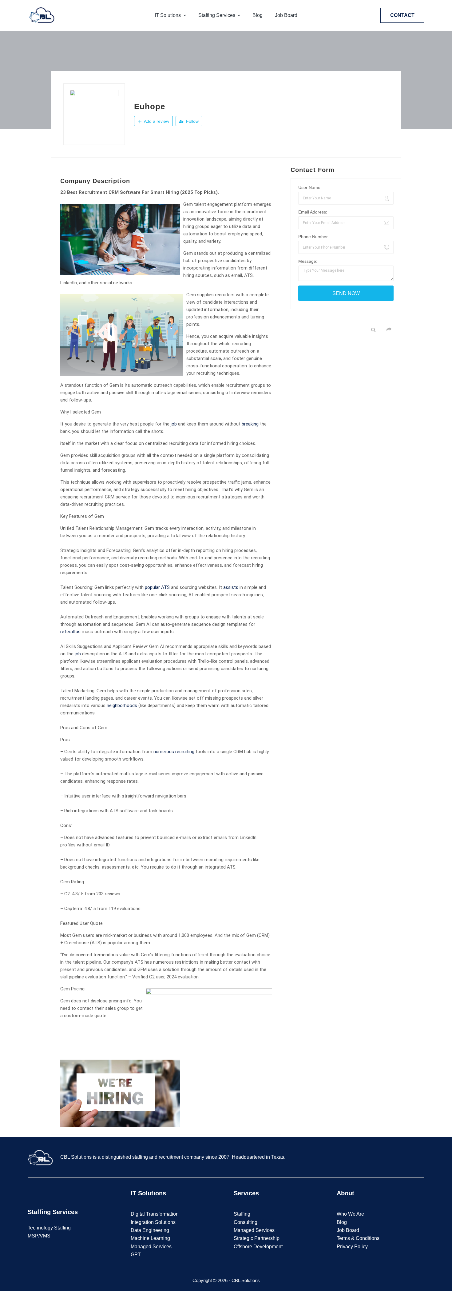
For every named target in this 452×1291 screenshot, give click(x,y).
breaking (250, 424)
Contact (402, 15)
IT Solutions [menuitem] (168, 15)
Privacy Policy (352, 1246)
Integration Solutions (153, 1222)
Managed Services (151, 1246)
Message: (307, 261)
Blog (342, 1222)
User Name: (310, 187)
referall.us (70, 631)
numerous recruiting (173, 751)
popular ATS (157, 587)
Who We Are (350, 1214)
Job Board (348, 1230)
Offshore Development (258, 1246)
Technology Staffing (49, 1227)
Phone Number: (313, 236)
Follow (192, 121)
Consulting (245, 1222)
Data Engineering (150, 1230)
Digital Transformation (155, 1214)
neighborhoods (122, 705)
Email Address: (312, 212)
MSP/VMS (39, 1235)
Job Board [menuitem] (286, 15)
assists (230, 587)
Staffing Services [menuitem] (216, 15)
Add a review (156, 121)
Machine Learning (150, 1238)
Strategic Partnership (257, 1238)
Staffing (242, 1214)
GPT (136, 1254)
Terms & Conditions (358, 1238)
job (174, 424)
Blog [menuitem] (257, 15)
